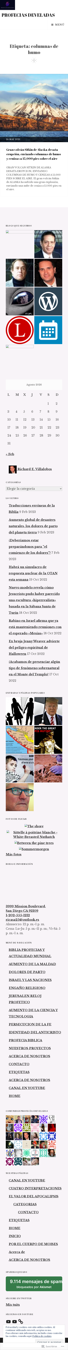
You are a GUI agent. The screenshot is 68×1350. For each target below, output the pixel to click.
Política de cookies (41, 1336)
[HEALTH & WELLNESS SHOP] (48, 273)
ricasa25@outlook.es (22, 920)
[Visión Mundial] (48, 244)
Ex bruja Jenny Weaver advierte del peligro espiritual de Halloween (34, 647)
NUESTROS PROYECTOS (30, 1048)
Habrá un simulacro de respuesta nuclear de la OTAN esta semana (33, 573)
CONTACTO (19, 1064)
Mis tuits (13, 1305)
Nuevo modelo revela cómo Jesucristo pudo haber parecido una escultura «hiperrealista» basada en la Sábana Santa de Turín (34, 600)
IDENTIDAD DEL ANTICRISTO (35, 1032)
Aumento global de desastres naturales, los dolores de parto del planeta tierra (33, 526)
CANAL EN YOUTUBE (27, 1088)
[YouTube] (8, 1321)
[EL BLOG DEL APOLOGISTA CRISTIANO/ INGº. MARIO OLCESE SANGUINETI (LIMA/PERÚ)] (20, 273)
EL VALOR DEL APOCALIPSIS (33, 1196)
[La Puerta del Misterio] (20, 301)
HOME (14, 1096)
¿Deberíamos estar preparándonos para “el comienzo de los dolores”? (30, 547)
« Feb (10, 454)
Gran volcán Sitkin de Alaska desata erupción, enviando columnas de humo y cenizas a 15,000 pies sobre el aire (33, 154)
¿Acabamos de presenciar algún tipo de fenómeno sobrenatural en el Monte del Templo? (34, 668)
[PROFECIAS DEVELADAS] (20, 244)
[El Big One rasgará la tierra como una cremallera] (20, 740)
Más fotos (13, 854)
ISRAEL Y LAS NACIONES (30, 980)
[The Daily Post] (48, 330)
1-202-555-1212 (18, 915)
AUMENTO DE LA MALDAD (32, 964)
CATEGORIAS (25, 1204)
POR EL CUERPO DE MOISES (33, 1244)
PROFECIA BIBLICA (25, 1040)
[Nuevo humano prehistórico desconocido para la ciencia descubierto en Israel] (48, 768)
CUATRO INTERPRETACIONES (35, 1188)
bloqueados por (36, 1285)
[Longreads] (20, 330)
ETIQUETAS (19, 1072)
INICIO (15, 1236)
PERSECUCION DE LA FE (30, 1024)
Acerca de (17, 1252)
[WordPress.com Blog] (20, 359)
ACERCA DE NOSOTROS (29, 1056)
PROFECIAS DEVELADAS (28, 15)
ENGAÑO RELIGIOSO (27, 988)
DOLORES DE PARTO (27, 972)
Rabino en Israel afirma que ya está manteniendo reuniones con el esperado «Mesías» (35, 627)
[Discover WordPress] (48, 301)
